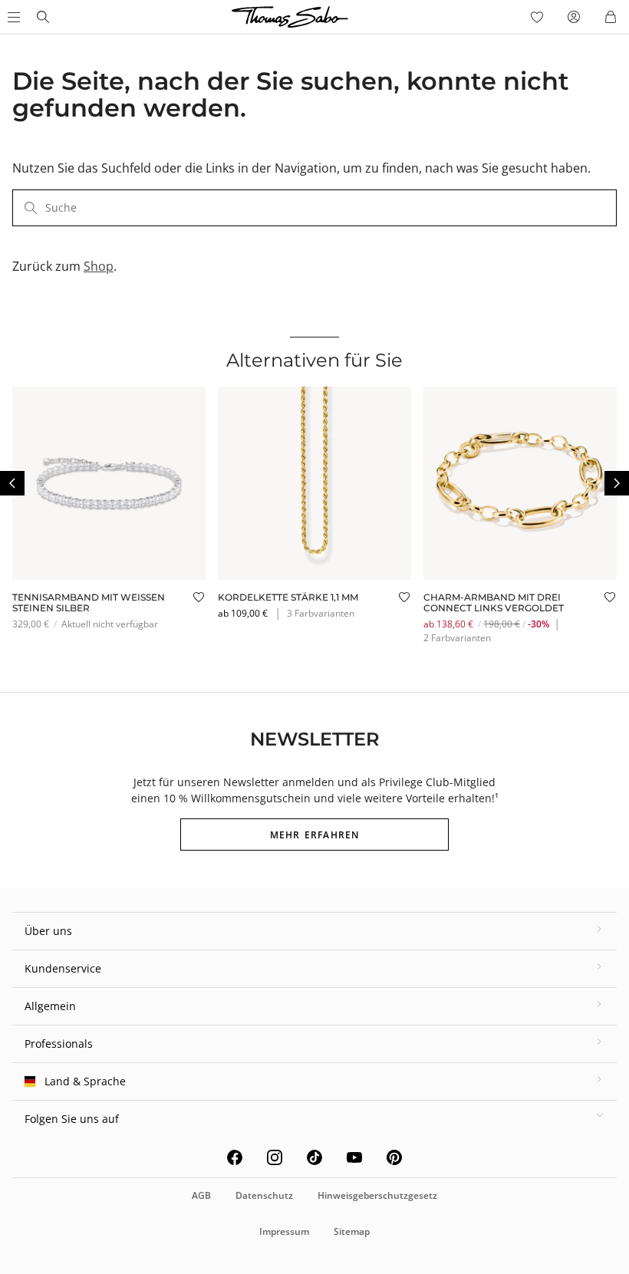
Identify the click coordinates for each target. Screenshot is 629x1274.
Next (616, 483)
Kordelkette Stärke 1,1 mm (288, 597)
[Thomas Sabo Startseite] (43, 16)
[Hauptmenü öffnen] (12, 16)
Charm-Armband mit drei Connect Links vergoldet (493, 602)
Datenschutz (264, 1195)
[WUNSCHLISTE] (537, 16)
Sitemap (352, 1231)
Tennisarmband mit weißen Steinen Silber (88, 602)
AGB (201, 1195)
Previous (12, 483)
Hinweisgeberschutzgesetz (377, 1195)
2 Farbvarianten (457, 637)
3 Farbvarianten (320, 613)
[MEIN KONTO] (573, 16)
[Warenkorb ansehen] (610, 16)
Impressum (284, 1231)
